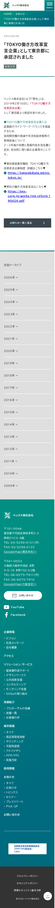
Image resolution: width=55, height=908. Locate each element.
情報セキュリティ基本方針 (27, 890)
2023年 (9, 314)
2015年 (9, 412)
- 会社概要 (10, 647)
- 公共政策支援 (13, 679)
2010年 (9, 473)
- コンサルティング (15, 684)
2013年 (9, 436)
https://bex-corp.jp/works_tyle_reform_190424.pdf (29, 196)
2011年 (9, 461)
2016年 (9, 400)
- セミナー (10, 797)
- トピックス (11, 792)
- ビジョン (10, 638)
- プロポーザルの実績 (17, 708)
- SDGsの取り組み (15, 693)
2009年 (9, 485)
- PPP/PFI (11, 755)
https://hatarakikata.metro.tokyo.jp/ (29, 175)
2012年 (9, 449)
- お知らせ (10, 787)
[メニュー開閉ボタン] (49, 5)
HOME (8, 14)
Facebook (18, 615)
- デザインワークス (15, 675)
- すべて (9, 732)
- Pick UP (11, 806)
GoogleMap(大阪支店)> (20, 584)
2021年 (9, 338)
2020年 (9, 351)
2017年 (9, 387)
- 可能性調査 (12, 746)
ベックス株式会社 (20, 5)
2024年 (9, 302)
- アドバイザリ (12, 750)
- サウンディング (14, 741)
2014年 (9, 424)
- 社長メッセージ (14, 643)
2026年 (9, 277)
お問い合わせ (26, 595)
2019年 (9, 363)
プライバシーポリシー (27, 876)
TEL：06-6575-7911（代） (21, 575)
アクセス (9, 656)
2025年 (9, 289)
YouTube (17, 607)
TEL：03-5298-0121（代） (21, 542)
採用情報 (9, 768)
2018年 (9, 375)
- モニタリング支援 (15, 689)
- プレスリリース (13, 801)
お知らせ (20, 14)
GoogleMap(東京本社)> (20, 551)
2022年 (9, 326)
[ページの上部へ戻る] (48, 896)
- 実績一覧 (10, 713)
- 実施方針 (10, 760)
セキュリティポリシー (27, 883)
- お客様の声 (12, 717)
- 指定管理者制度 (14, 737)
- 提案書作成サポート (16, 670)
